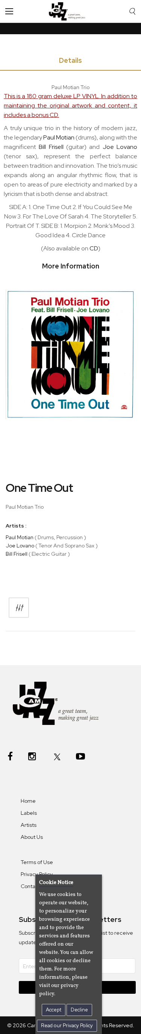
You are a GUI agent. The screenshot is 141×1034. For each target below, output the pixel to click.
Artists (28, 825)
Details (70, 60)
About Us (32, 837)
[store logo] (69, 11)
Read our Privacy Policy (67, 1025)
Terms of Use (37, 862)
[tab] (70, 62)
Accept (53, 1010)
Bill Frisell (16, 553)
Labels (29, 813)
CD (93, 248)
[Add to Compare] (19, 607)
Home (28, 800)
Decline (79, 1010)
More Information (70, 266)
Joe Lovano (20, 545)
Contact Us (34, 886)
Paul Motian (19, 537)
